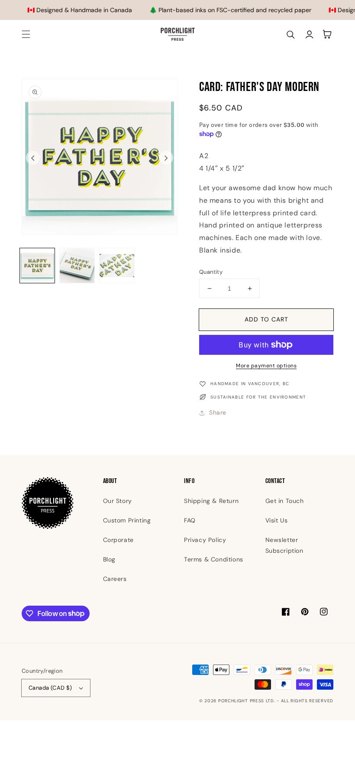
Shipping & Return (211, 501)
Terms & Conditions (213, 559)
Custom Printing (127, 520)
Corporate (118, 540)
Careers (115, 579)
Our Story (117, 501)
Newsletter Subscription (284, 545)
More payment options (266, 365)
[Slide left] (33, 158)
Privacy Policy (205, 540)
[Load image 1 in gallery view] (37, 265)
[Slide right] (166, 158)
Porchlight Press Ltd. (246, 701)
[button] (26, 34)
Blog (109, 559)
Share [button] (217, 412)
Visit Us (276, 520)
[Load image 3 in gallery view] (117, 265)
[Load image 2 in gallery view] (77, 265)
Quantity (211, 272)
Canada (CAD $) (50, 687)
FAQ (190, 520)
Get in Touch (284, 501)
